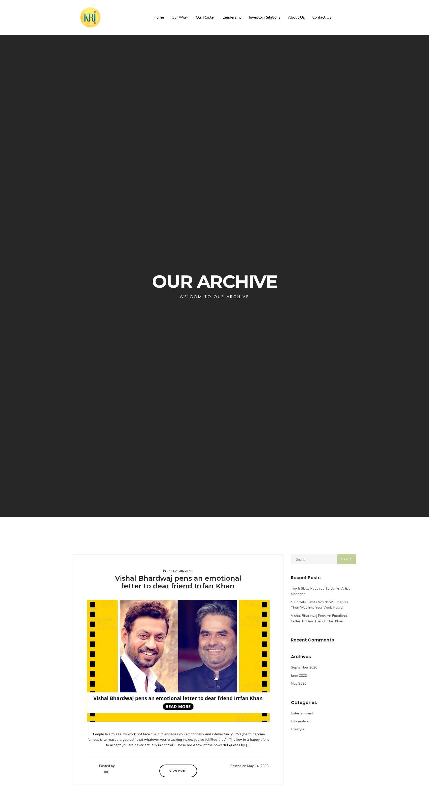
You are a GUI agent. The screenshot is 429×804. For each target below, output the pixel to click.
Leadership (232, 17)
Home (158, 17)
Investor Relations (265, 17)
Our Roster (205, 17)
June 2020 (299, 675)
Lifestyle (297, 729)
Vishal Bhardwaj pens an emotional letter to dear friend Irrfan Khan (178, 582)
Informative (300, 721)
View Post (178, 771)
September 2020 (304, 667)
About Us (296, 17)
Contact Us (321, 17)
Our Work (180, 17)
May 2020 (298, 683)
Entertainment (180, 571)
